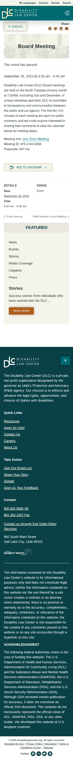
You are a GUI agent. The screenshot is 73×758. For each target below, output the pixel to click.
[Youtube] (44, 753)
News (13, 242)
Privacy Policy (34, 743)
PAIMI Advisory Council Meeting (50, 216)
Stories (14, 256)
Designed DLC (14, 743)
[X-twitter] (38, 753)
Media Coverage (21, 263)
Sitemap (48, 747)
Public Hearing (14, 216)
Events (14, 249)
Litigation (15, 270)
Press (13, 277)
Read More (21, 310)
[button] (67, 13)
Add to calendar (29, 167)
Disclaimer (51, 743)
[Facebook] (33, 753)
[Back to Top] (65, 361)
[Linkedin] (50, 753)
